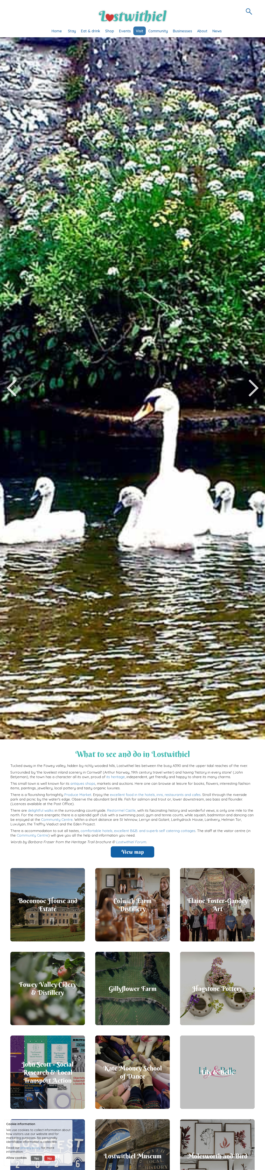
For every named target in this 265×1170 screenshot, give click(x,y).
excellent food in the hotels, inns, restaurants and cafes (155, 794)
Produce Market (77, 794)
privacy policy (30, 1148)
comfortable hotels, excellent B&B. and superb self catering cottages (138, 830)
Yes (36, 1158)
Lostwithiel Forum (131, 841)
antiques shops (82, 783)
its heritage (115, 776)
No (49, 1158)
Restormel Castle (121, 810)
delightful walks (41, 810)
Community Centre (57, 819)
